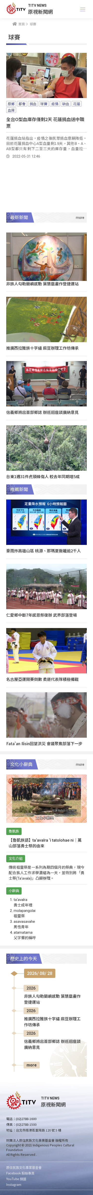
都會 (22, 103)
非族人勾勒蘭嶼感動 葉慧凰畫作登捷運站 (42, 284)
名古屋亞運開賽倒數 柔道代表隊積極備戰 (42, 679)
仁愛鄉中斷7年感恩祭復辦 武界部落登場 (41, 615)
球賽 (43, 103)
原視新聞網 (40, 11)
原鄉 (11, 103)
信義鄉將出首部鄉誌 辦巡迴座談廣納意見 (42, 412)
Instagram (13, 1184)
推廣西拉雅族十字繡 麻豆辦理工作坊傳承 (42, 348)
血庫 (11, 110)
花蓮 (76, 103)
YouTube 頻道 (16, 1178)
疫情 (54, 103)
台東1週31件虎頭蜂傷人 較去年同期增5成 (43, 476)
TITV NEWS (37, 5)
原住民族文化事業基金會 (24, 1167)
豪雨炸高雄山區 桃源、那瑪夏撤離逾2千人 (43, 551)
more (32, 1065)
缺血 (65, 103)
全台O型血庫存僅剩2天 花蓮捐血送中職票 (45, 122)
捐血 (33, 103)
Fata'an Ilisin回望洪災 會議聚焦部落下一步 (44, 743)
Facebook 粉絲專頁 (20, 1173)
